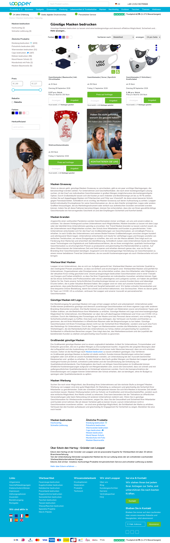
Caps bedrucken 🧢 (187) (23, 53)
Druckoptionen (80, 482)
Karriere (103, 491)
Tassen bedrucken (47, 503)
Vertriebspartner (107, 494)
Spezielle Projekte (47, 509)
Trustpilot (133, 14)
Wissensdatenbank (85, 478)
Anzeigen (56, 100)
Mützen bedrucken (94, 432)
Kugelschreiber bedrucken (51, 485)
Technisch (78, 491)
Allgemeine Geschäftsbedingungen (20, 483)
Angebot (74, 100)
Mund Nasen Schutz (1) (22, 59)
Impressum (14, 491)
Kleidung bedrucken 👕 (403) (24, 43)
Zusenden (13, 497)
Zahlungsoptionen (17, 494)
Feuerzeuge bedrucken (49, 482)
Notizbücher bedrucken (49, 488)
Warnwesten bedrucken (97, 427)
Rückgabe (13, 503)
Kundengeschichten (109, 488)
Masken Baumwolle (95, 440)
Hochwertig (56, 422)
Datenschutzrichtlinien (19, 488)
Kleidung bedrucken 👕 (96, 422)
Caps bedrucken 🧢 (95, 430)
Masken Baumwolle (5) (22, 65)
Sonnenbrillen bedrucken (50, 497)
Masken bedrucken (24, 18)
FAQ (102, 497)
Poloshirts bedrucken (95, 425)
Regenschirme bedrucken (50, 494)
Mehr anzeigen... (58, 30)
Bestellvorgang (16, 500)
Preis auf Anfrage (104, 94)
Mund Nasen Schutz (95, 435)
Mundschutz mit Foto (95, 437)
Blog (102, 485)
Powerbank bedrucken (49, 491)
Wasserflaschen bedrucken (51, 506)
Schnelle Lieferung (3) (21, 31)
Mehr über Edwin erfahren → (64, 466)
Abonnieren (154, 524)
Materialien (79, 485)
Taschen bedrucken (48, 500)
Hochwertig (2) (18, 28)
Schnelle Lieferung (59, 425)
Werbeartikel (46, 478)
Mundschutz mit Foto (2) (22, 62)
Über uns (104, 482)
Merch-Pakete (45, 512)
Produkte (78, 488)
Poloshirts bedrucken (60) (23, 46)
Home (12, 18)
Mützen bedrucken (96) (22, 56)
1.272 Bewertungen (151, 14)
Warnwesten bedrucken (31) (24, 49)
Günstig (38, 18)
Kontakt (132, 501)
